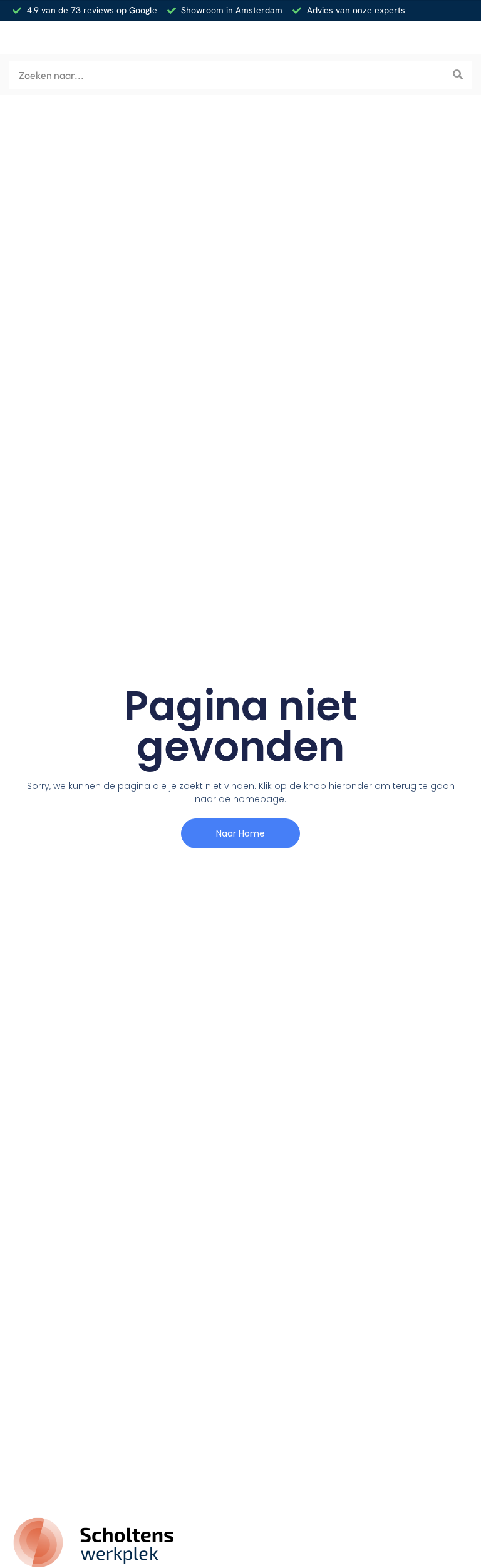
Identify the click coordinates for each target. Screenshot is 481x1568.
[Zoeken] (457, 75)
